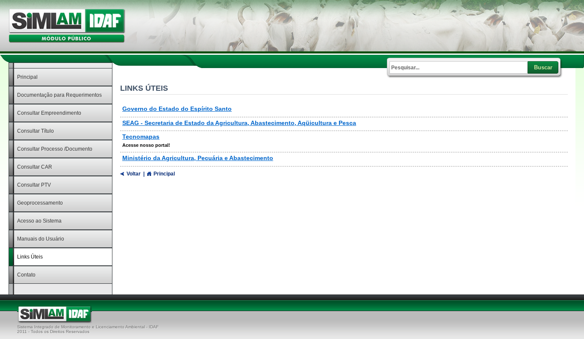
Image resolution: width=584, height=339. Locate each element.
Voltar (134, 174)
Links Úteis (30, 257)
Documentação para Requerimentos (59, 95)
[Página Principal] (67, 41)
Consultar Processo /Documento (54, 149)
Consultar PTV (34, 185)
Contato (26, 275)
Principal (27, 77)
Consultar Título (35, 131)
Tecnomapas (140, 136)
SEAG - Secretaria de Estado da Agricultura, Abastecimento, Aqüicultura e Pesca (239, 122)
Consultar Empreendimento (49, 113)
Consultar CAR (34, 167)
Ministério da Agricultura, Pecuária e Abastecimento (197, 158)
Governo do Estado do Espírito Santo (177, 108)
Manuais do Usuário (40, 239)
